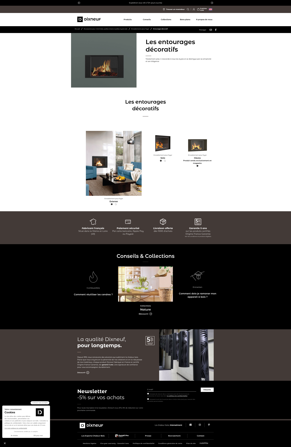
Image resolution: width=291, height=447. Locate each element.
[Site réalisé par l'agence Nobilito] (204, 443)
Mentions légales (89, 443)
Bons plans (185, 19)
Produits (128, 19)
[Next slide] (212, 3)
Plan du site (191, 443)
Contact (200, 436)
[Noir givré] (111, 204)
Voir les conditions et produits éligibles (198, 236)
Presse (148, 436)
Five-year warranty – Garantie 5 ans (114, 443)
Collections (166, 19)
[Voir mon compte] (194, 9)
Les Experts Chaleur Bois (93, 436)
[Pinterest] (209, 425)
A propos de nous (204, 19)
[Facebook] (190, 425)
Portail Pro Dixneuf (122, 436)
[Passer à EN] (210, 9)
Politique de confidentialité (143, 443)
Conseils (147, 19)
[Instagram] (199, 425)
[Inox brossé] (115, 204)
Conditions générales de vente (170, 443)
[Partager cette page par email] (211, 29)
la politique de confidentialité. (177, 396)
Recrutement (174, 436)
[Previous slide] (79, 3)
